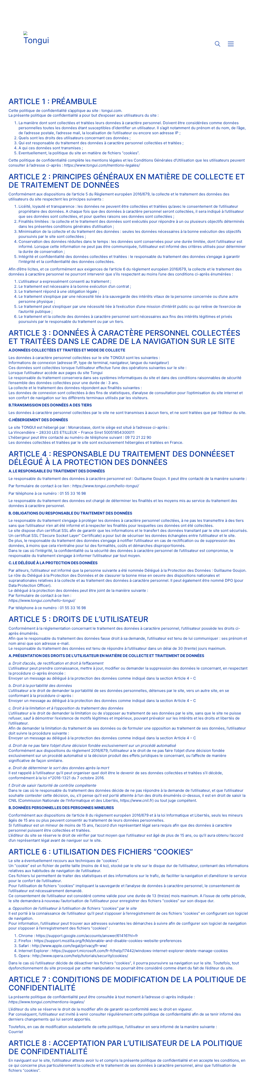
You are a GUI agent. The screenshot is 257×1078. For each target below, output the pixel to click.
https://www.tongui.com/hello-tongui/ (105, 485)
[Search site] (217, 44)
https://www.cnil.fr (136, 800)
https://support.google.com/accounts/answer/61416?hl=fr (87, 935)
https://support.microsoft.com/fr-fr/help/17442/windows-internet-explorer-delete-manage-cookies (140, 950)
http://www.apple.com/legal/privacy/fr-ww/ (69, 945)
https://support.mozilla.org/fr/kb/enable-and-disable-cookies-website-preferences (108, 940)
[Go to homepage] (35, 44)
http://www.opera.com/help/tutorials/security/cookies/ (80, 955)
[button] (231, 43)
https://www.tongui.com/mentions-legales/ (102, 165)
